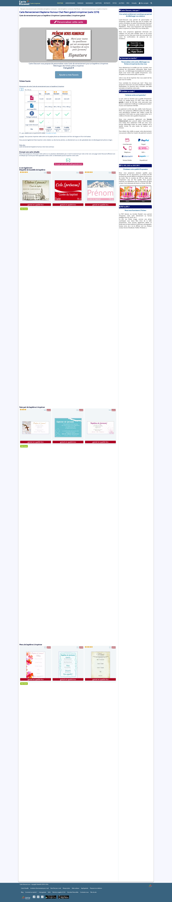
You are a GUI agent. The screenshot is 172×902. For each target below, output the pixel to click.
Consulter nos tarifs (51, 133)
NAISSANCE (89, 3)
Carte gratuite (42, 892)
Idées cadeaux (75, 888)
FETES (115, 3)
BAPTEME (98, 3)
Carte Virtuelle (24, 888)
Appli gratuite (84, 888)
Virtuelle (134, 3)
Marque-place (66, 888)
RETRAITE (107, 3)
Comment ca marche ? (31, 892)
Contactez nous (84, 892)
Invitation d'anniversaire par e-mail (39, 888)
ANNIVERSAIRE (70, 3)
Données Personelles (72, 892)
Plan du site (93, 892)
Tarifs (49, 892)
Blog (22, 892)
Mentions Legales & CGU (58, 892)
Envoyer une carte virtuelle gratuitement (68, 164)
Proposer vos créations (96, 888)
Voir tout (24, 209)
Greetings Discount (27, 898)
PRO (127, 3)
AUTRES (121, 3)
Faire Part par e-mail (55, 888)
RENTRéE (60, 3)
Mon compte (144, 3)
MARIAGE (80, 3)
